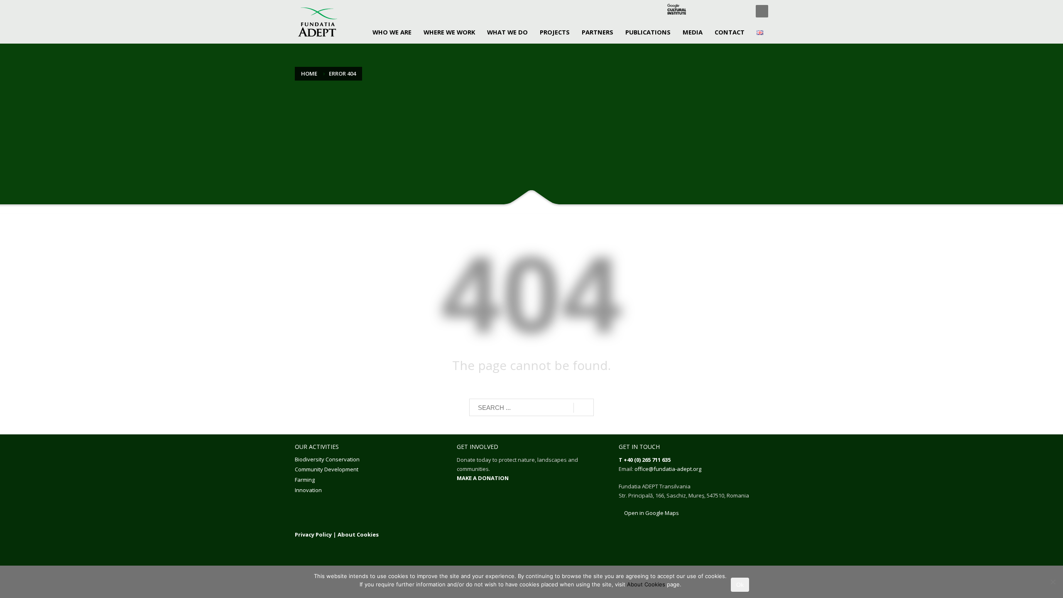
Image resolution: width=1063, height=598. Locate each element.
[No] (1052, 582)
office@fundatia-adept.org (667, 469)
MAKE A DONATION (483, 478)
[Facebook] (704, 11)
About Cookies (358, 534)
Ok (740, 584)
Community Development (326, 469)
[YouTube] (741, 11)
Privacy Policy (313, 534)
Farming (305, 479)
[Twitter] (716, 11)
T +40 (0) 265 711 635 (645, 459)
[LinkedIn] (729, 11)
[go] (583, 408)
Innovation (308, 490)
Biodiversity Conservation (327, 459)
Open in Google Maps (651, 513)
